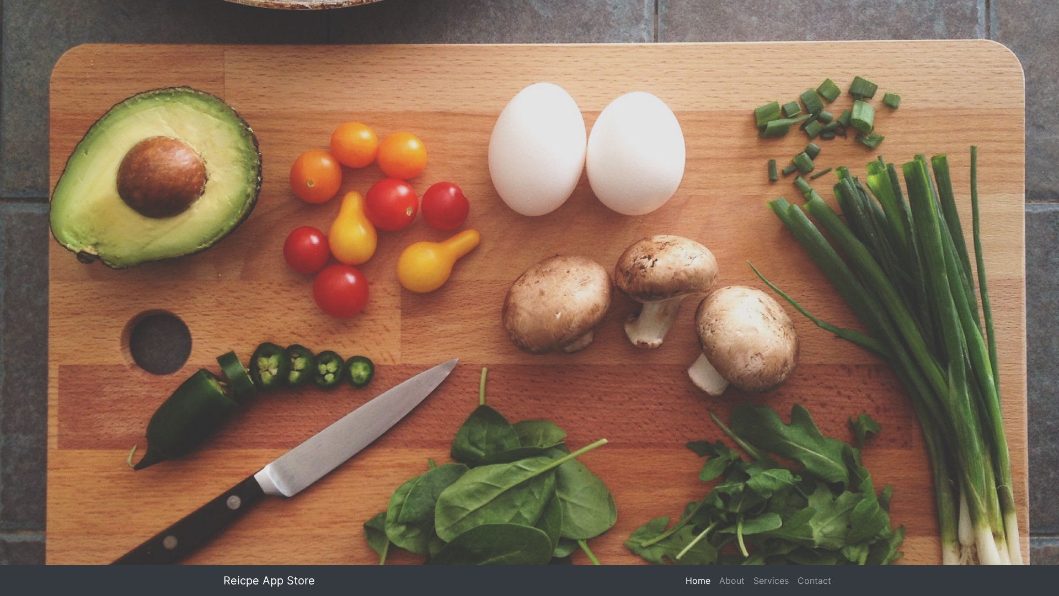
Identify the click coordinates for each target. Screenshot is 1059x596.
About (732, 580)
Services (771, 580)
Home (700, 580)
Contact (814, 580)
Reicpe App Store (269, 580)
